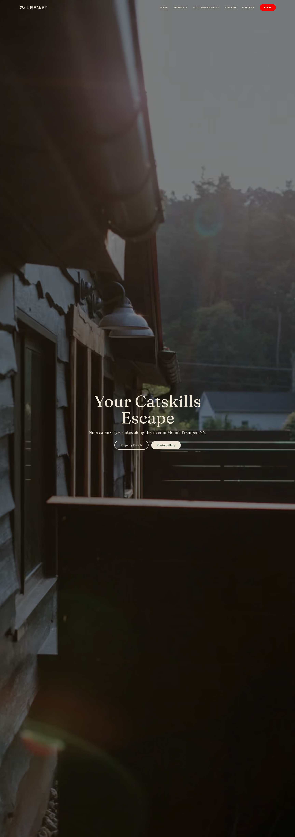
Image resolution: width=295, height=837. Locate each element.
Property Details (131, 445)
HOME (164, 7)
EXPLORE (230, 7)
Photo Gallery (166, 445)
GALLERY (248, 7)
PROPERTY (180, 7)
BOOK (268, 7)
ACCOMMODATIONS (206, 7)
